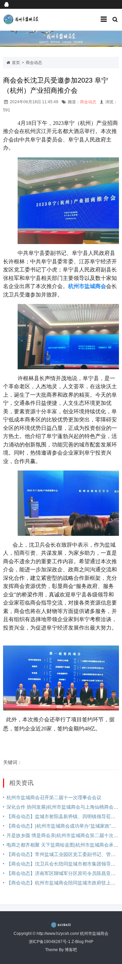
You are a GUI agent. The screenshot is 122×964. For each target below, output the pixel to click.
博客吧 (71, 949)
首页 (16, 62)
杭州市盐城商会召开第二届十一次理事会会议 (53, 797)
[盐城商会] (28, 19)
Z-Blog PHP (82, 941)
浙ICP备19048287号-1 (49, 941)
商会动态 (34, 62)
